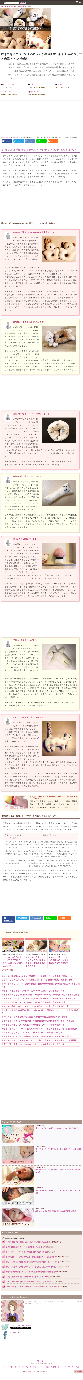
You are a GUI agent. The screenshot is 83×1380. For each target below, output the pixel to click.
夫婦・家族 (9, 93)
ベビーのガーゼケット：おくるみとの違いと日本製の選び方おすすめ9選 (33, 1002)
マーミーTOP (5, 137)
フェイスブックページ (16, 1333)
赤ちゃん (62, 85)
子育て (36, 85)
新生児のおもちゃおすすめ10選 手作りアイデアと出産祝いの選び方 (32, 1033)
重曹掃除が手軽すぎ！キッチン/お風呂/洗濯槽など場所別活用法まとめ (31, 1272)
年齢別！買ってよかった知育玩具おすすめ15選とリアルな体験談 (59, 960)
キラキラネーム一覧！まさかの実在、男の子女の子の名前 (27, 1252)
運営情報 (53, 1367)
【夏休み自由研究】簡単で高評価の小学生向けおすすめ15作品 (28, 1282)
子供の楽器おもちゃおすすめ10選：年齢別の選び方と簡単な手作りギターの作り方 (38, 1021)
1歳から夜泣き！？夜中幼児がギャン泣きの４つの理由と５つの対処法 (31, 1286)
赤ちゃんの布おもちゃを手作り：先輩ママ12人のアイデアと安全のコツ (33, 991)
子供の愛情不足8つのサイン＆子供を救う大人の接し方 (25, 1247)
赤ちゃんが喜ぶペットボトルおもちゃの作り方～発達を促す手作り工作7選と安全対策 (39, 1029)
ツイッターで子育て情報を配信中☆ (20, 1325)
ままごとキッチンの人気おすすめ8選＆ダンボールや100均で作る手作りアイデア (37, 980)
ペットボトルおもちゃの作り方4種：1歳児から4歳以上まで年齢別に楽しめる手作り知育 (40, 995)
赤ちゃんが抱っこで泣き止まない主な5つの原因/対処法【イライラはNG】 (58, 1171)
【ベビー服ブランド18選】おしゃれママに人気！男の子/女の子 (56, 1128)
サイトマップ (62, 1367)
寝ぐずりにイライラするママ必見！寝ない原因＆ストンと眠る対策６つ (58, 1150)
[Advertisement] (40, 119)
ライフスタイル (36, 93)
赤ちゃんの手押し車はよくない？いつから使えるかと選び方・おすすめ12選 (35, 1006)
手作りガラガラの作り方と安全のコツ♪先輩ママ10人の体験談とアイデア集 (35, 1017)
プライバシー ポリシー (74, 1367)
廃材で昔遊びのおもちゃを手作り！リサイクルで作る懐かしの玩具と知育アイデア (38, 1036)
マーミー (41, 1361)
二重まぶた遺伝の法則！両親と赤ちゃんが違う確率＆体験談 (55, 1211)
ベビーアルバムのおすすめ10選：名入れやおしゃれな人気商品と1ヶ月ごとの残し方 (39, 999)
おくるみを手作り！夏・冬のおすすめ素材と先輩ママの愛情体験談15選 (33, 1025)
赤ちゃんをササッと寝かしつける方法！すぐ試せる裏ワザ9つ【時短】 (57, 1191)
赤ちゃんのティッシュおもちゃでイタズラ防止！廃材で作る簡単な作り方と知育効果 (39, 1040)
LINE (38, 141)
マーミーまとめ (9, 85)
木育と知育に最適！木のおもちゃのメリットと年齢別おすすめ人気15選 (33, 1044)
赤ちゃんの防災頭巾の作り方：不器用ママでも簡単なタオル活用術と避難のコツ (37, 976)
